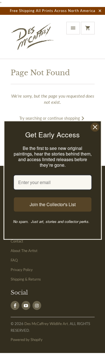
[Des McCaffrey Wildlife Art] (33, 39)
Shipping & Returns (26, 279)
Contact (17, 241)
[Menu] (73, 28)
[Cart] (87, 28)
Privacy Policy (22, 269)
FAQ (14, 260)
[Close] (95, 127)
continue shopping (64, 118)
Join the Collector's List (53, 204)
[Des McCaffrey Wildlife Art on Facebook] (15, 305)
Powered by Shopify (27, 339)
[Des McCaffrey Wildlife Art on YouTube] (26, 305)
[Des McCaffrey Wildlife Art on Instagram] (36, 305)
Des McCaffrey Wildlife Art (46, 323)
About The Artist (24, 250)
